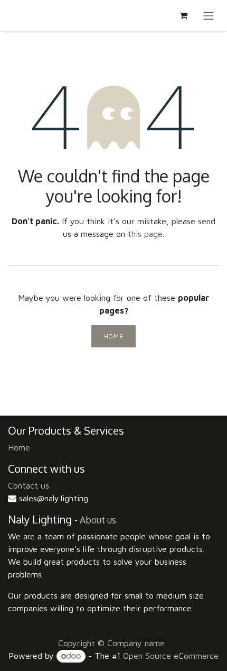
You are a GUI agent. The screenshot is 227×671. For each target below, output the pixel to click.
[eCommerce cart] (183, 15)
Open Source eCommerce (171, 655)
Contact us (28, 485)
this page (145, 233)
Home (113, 336)
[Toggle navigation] (208, 15)
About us (98, 520)
